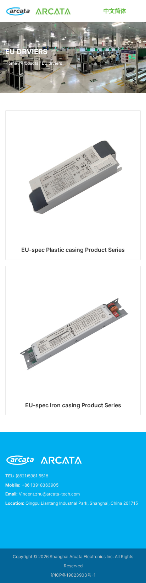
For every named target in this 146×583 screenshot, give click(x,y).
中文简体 (114, 10)
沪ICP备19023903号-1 (73, 575)
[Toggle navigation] (138, 11)
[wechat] (40, 520)
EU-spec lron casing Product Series (73, 405)
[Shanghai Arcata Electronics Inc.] (38, 11)
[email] (24, 520)
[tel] (8, 520)
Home (11, 63)
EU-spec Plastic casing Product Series (73, 249)
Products (29, 63)
